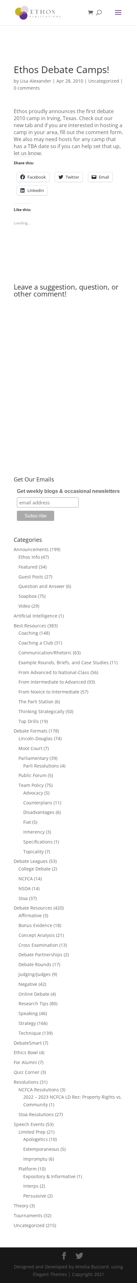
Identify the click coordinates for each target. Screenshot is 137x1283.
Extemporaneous (41, 1149)
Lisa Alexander (35, 81)
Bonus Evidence (35, 925)
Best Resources (30, 626)
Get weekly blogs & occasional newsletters (68, 491)
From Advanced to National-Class (53, 672)
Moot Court (30, 748)
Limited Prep (32, 1132)
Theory (21, 1206)
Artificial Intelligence (35, 616)
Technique (29, 1033)
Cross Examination (38, 945)
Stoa (23, 898)
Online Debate (33, 994)
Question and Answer (41, 586)
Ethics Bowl (26, 1052)
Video (24, 606)
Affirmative (30, 915)
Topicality (33, 852)
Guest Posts (30, 577)
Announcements (31, 549)
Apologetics (35, 1139)
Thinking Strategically (41, 711)
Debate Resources (33, 908)
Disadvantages (38, 812)
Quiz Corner (27, 1072)
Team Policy (31, 785)
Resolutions (26, 1082)
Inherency (34, 832)
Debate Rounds (34, 964)
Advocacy (33, 793)
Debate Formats (30, 731)
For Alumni (25, 1062)
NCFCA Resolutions (38, 1090)
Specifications (38, 842)
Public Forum (32, 775)
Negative (27, 984)
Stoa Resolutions (36, 1114)
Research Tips (33, 1003)
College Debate (34, 869)
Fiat (27, 822)
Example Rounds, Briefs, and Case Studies (63, 662)
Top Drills (28, 721)
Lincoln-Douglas (35, 738)
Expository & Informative (49, 1176)
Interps (31, 1186)
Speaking (28, 1013)
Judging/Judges (34, 974)
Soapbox (27, 596)
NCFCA (25, 879)
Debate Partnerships (40, 955)
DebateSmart (28, 1043)
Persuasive (34, 1196)
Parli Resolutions (41, 766)
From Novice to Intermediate (48, 692)
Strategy (27, 1023)
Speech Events (29, 1124)
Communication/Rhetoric (45, 653)
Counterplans (37, 803)
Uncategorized (103, 81)
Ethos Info (29, 557)
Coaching (28, 633)
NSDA (24, 888)
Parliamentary (33, 758)
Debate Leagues (31, 861)
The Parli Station (36, 702)
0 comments (27, 88)
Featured (28, 567)
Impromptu (35, 1159)
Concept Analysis (36, 935)
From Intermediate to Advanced (52, 682)
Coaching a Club (35, 643)
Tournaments (28, 1215)
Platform (27, 1169)
